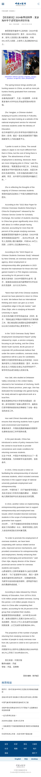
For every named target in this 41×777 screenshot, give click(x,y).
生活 (6, 748)
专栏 (25, 748)
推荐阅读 (7, 682)
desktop (34, 759)
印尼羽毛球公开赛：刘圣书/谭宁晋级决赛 (17, 734)
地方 (34, 748)
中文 (26, 759)
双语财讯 (11, 11)
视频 (15, 748)
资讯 (25, 744)
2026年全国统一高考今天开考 (13, 721)
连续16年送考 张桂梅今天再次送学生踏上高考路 (20, 697)
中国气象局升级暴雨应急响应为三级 (15, 702)
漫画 (6, 753)
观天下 (34, 753)
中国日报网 (5, 11)
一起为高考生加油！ (9, 715)
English (18, 759)
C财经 (34, 744)
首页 (6, 744)
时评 (15, 744)
